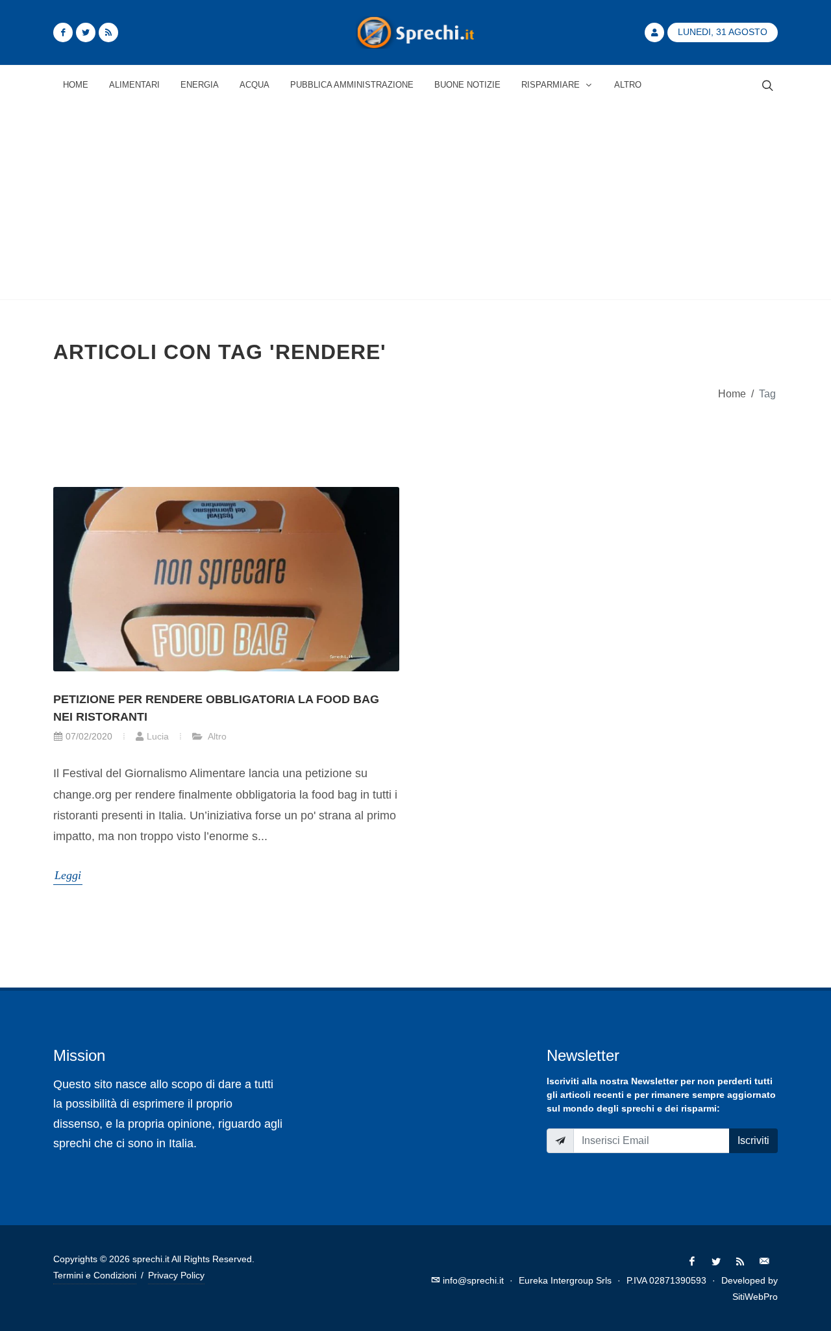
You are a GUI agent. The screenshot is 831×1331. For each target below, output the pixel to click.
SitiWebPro (755, 1296)
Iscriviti (753, 1140)
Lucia (158, 736)
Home (732, 393)
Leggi (68, 875)
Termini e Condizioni (94, 1275)
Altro (216, 736)
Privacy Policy (176, 1275)
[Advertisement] (415, 202)
